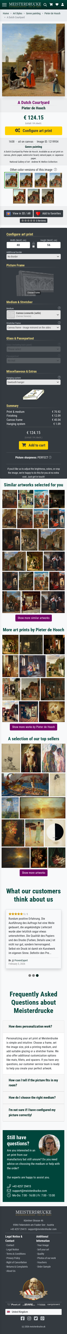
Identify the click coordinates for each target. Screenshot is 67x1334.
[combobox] (33, 256)
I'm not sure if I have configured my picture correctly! (32, 1112)
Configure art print (36, 130)
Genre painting (33, 13)
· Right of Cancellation (16, 1262)
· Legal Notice (12, 1249)
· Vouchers (41, 1262)
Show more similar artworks (33, 618)
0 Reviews (41, 220)
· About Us (10, 1271)
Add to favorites (50, 213)
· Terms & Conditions (15, 1253)
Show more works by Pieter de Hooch (33, 727)
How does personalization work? (30, 1026)
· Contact (9, 1245)
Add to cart (35, 445)
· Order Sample (43, 1266)
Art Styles (17, 13)
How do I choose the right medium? (32, 1097)
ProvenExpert (21, 960)
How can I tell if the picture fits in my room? (33, 1082)
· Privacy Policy (12, 1258)
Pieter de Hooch (52, 13)
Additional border (14, 252)
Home (6, 13)
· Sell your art (42, 1249)
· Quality (40, 1253)
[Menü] (4, 4)
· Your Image (42, 1245)
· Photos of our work (46, 1258)
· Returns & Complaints (16, 1266)
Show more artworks (33, 872)
